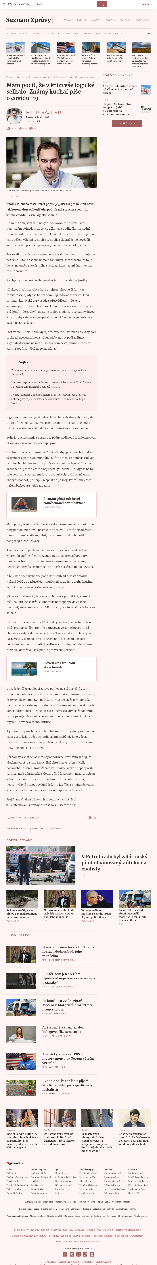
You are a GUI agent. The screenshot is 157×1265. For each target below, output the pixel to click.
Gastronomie (55, 828)
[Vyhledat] (102, 4)
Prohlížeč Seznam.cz (60, 1236)
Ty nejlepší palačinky (89, 1173)
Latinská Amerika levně (114, 1189)
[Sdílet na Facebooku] (90, 817)
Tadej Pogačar (37, 1185)
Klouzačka (86, 1209)
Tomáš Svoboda (59, 1094)
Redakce (79, 1230)
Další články (127, 123)
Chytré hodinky (125, 1216)
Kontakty (68, 1230)
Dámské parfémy (72, 1216)
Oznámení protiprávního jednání (29, 1236)
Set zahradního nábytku (104, 1209)
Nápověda (56, 1230)
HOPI (43, 828)
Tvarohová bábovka (88, 1185)
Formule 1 (59, 1189)
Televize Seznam (81, 1236)
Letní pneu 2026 (135, 1173)
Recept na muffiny (87, 1177)
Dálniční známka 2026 (138, 1177)
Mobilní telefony (37, 1216)
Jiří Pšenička (57, 1013)
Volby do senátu (13, 1189)
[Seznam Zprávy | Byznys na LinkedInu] (92, 1254)
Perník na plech (86, 1193)
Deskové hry (99, 1216)
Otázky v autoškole (136, 1189)
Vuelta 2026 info (38, 1173)
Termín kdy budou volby (17, 1185)
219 (34, 128)
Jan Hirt (34, 1181)
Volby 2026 (11, 1173)
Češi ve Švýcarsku (112, 1185)
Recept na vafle (86, 1189)
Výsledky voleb (13, 1181)
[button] (15, 47)
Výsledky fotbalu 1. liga (65, 1177)
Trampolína (64, 1209)
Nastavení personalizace (87, 1242)
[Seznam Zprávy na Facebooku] (65, 1254)
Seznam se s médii (102, 1236)
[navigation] (3, 4)
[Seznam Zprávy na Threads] (85, 1254)
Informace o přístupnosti (128, 1230)
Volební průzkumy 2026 (17, 1177)
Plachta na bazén (49, 1209)
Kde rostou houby (81, 1202)
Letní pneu (87, 1216)
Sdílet (24, 128)
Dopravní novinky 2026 (138, 1181)
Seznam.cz (147, 4)
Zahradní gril (122, 1209)
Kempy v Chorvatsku (113, 1173)
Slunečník (75, 1209)
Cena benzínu (96, 1202)
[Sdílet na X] (95, 817)
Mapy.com (48, 1202)
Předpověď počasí (63, 1202)
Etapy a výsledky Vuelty (42, 1177)
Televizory (111, 1216)
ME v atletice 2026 (63, 1185)
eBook (13, 128)
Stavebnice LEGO (55, 1216)
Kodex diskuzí (121, 1236)
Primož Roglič (37, 1189)
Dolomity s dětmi (111, 1193)
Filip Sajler (43, 112)
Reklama (90, 1230)
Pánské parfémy (141, 1216)
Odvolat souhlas (63, 1242)
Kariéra (45, 1230)
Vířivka (133, 1209)
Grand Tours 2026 (39, 1193)
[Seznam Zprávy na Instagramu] (78, 1254)
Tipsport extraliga (63, 1181)
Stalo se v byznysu (119, 75)
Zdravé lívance (86, 1181)
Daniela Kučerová (62, 987)
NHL (57, 1193)
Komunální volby (14, 1193)
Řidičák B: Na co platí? (138, 1185)
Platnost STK (134, 1193)
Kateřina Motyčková (62, 960)
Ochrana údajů (105, 1230)
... (148, 32)
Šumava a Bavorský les (114, 1181)
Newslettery (136, 1236)
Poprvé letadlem (111, 1177)
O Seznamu (33, 1230)
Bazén (36, 1209)
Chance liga (60, 1173)
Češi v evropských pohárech (117, 1202)
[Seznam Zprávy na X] (72, 1254)
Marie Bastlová (60, 1036)
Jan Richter (57, 1067)
